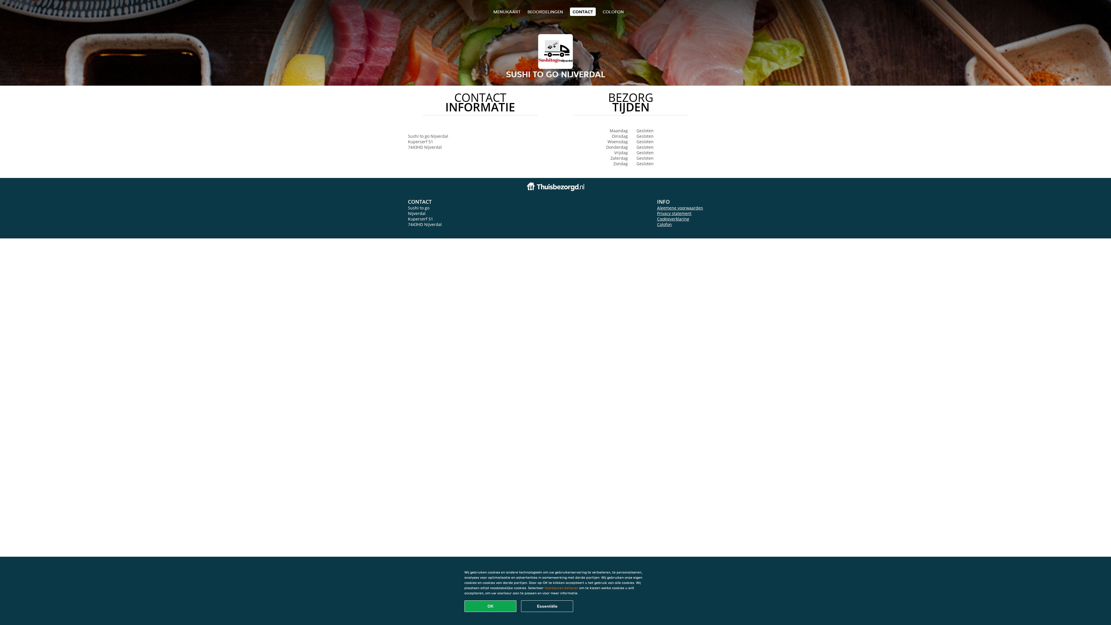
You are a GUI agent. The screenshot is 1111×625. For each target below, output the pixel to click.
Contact (583, 12)
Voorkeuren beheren (561, 588)
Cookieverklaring (673, 219)
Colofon (664, 224)
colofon (613, 12)
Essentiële (547, 606)
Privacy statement (674, 213)
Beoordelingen (545, 12)
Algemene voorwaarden (680, 208)
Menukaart (506, 12)
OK (491, 606)
